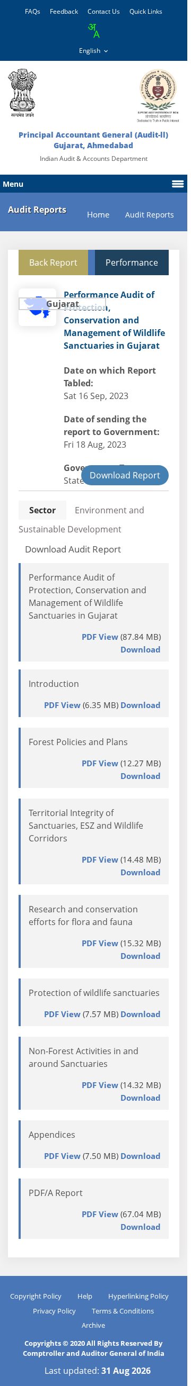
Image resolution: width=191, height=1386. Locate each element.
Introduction (54, 684)
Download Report (125, 475)
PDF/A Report (56, 1193)
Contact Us (104, 11)
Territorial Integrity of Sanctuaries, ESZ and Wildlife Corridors (86, 825)
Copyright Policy (36, 1296)
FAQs (32, 11)
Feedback (64, 11)
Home (98, 214)
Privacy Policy (54, 1311)
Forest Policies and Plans (78, 742)
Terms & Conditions (123, 1311)
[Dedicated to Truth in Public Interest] (22, 93)
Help (84, 1296)
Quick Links (145, 11)
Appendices (52, 1134)
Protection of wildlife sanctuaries (94, 993)
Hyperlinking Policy (138, 1296)
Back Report (53, 262)
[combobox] (93, 30)
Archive (93, 1325)
